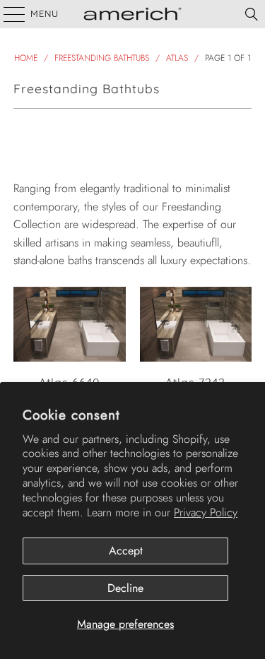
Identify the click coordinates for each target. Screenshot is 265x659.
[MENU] (7, 14)
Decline (125, 588)
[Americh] (132, 14)
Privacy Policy (205, 512)
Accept (126, 550)
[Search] (251, 14)
